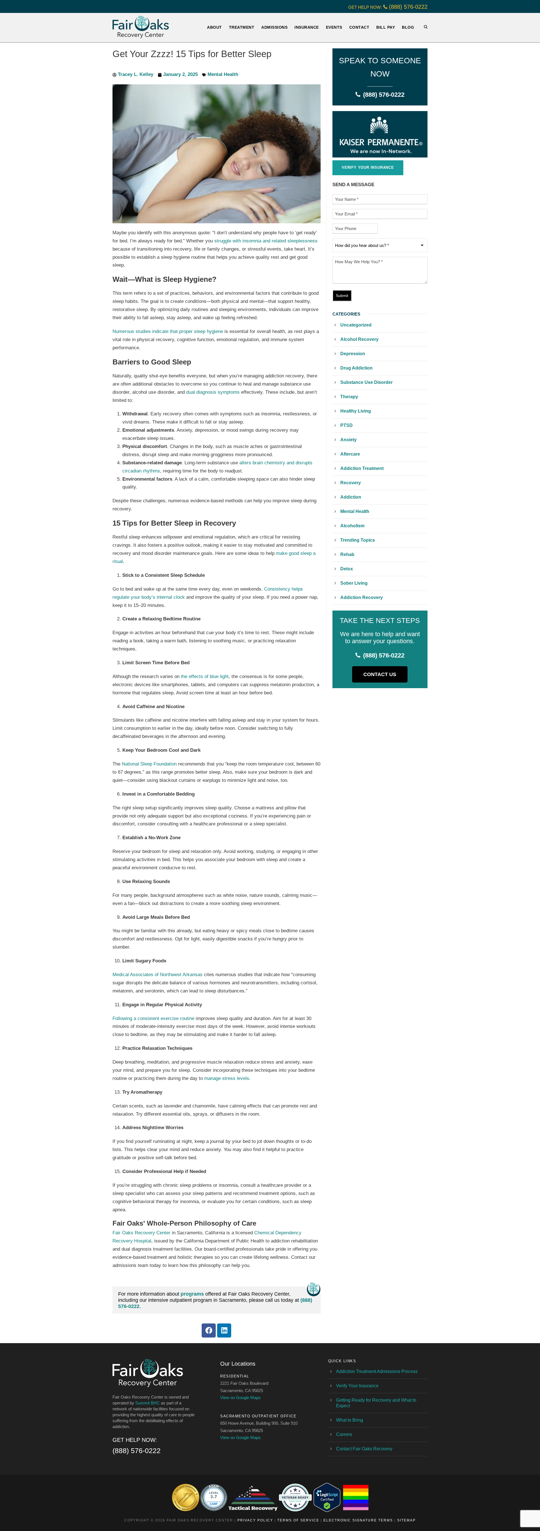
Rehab (347, 554)
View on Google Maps (240, 1397)
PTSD (346, 425)
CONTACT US (379, 674)
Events (334, 27)
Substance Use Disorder (366, 382)
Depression (352, 353)
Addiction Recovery (361, 597)
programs (192, 1294)
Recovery (350, 482)
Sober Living (354, 583)
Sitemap (406, 1520)
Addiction (350, 497)
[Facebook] (209, 1330)
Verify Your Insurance (357, 1385)
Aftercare (350, 454)
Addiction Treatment (362, 468)
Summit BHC (147, 1403)
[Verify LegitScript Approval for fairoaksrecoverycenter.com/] (327, 1497)
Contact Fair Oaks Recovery (364, 1448)
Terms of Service (298, 1520)
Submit (342, 295)
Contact (359, 27)
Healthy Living (355, 411)
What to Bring (349, 1420)
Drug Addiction (356, 368)
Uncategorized (356, 325)
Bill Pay (385, 27)
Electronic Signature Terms (358, 1520)
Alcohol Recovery (359, 339)
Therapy (349, 396)
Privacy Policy (255, 1520)
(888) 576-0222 (408, 7)
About (214, 27)
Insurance (306, 27)
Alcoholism (352, 525)
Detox (346, 568)
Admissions (274, 27)
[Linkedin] (224, 1330)
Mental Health (223, 74)
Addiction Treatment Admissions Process (377, 1371)
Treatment (242, 27)
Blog (408, 27)
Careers (344, 1434)
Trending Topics (357, 540)
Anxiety (348, 439)
